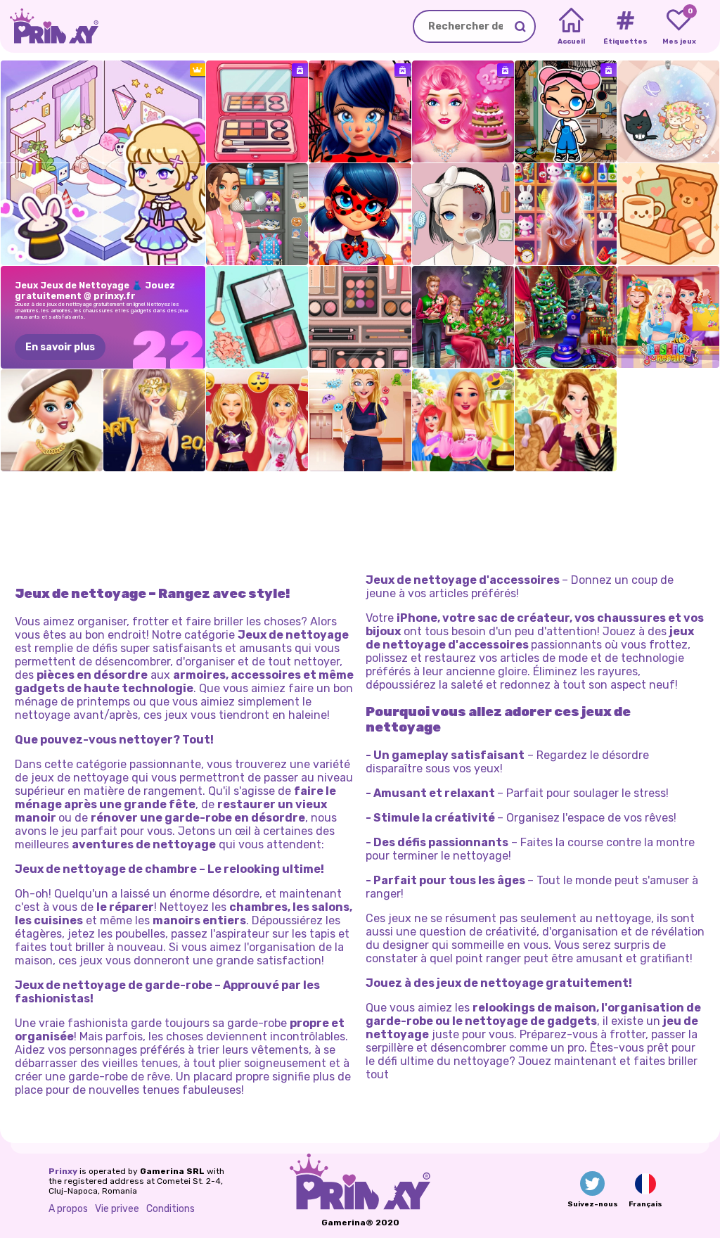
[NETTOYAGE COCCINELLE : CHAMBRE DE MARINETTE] (360, 111)
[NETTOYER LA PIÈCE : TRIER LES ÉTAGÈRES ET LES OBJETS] (566, 214)
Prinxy (63, 1171)
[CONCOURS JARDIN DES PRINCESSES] (463, 420)
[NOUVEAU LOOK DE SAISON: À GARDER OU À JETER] (566, 420)
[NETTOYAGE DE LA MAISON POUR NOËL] (566, 317)
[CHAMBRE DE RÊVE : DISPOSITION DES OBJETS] (668, 214)
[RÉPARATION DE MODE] (668, 317)
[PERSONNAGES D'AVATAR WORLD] (566, 111)
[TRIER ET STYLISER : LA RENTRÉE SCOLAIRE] (257, 214)
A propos (68, 1209)
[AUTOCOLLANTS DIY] (668, 111)
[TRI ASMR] (257, 317)
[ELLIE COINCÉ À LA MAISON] (257, 420)
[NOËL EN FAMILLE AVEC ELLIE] (463, 317)
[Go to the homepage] (49, 26)
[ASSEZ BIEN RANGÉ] (360, 317)
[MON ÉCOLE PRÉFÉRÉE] (360, 214)
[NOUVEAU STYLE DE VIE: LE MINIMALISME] (52, 420)
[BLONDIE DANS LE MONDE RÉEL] (463, 111)
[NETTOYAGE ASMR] (257, 111)
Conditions (170, 1209)
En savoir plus (60, 347)
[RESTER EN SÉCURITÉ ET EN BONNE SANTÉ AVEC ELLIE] (360, 420)
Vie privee (117, 1209)
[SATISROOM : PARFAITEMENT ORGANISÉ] (463, 214)
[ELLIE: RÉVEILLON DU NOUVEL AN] (154, 420)
